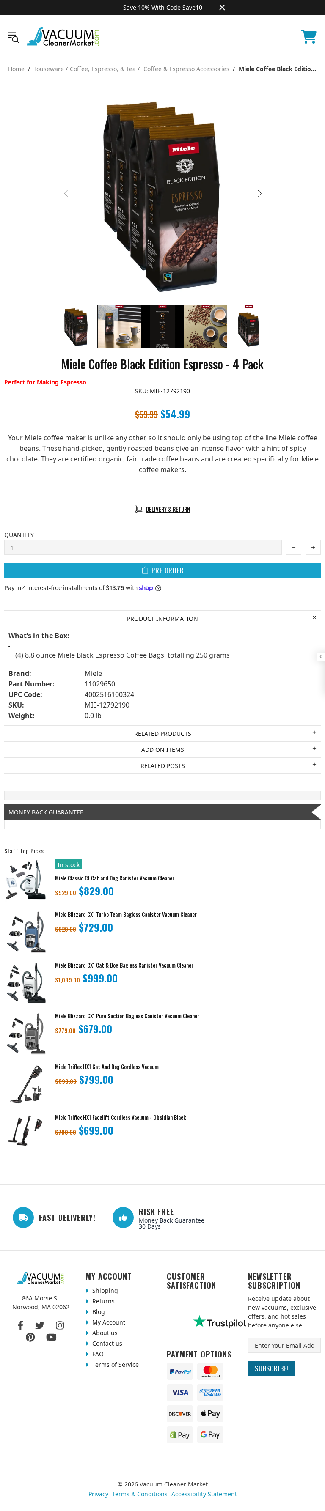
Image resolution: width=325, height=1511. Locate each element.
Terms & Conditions (140, 1494)
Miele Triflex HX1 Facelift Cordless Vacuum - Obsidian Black (120, 1117)
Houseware (48, 69)
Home (16, 69)
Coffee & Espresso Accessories (186, 69)
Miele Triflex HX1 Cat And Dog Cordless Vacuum (107, 1066)
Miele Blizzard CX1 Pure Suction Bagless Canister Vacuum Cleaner (127, 1016)
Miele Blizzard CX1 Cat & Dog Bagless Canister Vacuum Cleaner (124, 965)
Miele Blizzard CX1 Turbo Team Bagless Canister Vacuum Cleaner (126, 914)
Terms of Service (115, 1364)
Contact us (106, 1343)
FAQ (97, 1354)
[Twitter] (39, 1325)
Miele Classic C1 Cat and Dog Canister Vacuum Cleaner (114, 878)
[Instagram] (60, 1325)
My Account (108, 1322)
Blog (98, 1312)
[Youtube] (51, 1337)
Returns (103, 1301)
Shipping (104, 1290)
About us (104, 1333)
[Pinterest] (30, 1337)
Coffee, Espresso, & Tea (103, 69)
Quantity (19, 535)
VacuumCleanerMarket (63, 36)
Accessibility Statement (204, 1494)
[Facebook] (21, 1325)
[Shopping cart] (309, 37)
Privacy (98, 1494)
